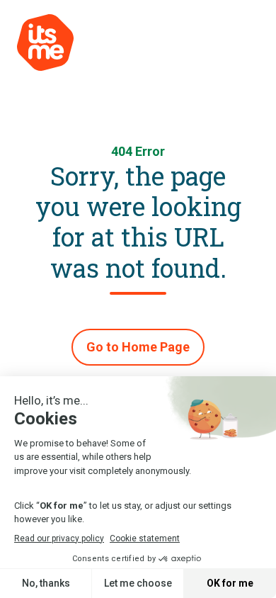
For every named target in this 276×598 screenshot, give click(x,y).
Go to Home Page (138, 346)
